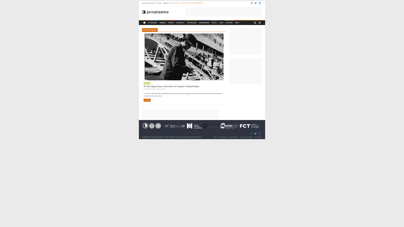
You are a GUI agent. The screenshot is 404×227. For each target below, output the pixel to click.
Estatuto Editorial (233, 137)
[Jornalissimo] (144, 22)
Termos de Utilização (246, 137)
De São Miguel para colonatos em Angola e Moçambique (171, 86)
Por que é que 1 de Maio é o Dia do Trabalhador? (186, 3)
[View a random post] (259, 22)
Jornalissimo (162, 89)
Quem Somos (223, 137)
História (229, 23)
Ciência (171, 23)
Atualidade (152, 23)
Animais (163, 23)
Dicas (221, 23)
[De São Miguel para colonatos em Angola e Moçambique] (184, 35)
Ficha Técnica (258, 137)
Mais (237, 23)
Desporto (180, 23)
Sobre (215, 137)
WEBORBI (197, 137)
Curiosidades (204, 23)
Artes (214, 23)
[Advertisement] (223, 12)
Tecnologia (191, 23)
